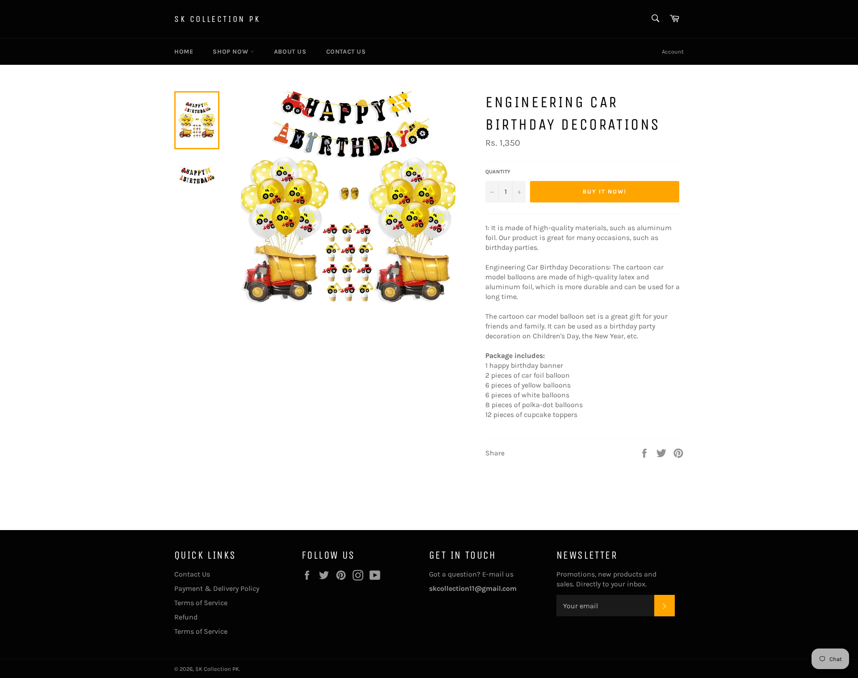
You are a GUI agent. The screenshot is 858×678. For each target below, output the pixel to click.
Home (183, 51)
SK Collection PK (217, 19)
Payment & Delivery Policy (216, 588)
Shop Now (231, 51)
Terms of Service (200, 602)
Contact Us (346, 51)
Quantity (497, 171)
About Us (290, 51)
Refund (186, 617)
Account (673, 51)
